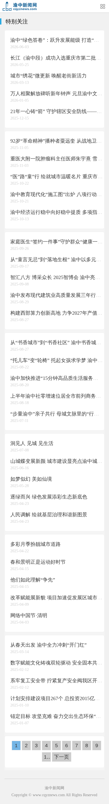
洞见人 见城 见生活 (31, 443)
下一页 (61, 757)
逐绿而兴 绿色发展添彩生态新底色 (48, 497)
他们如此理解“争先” (32, 580)
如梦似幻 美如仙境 (31, 479)
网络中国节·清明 (28, 615)
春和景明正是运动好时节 (38, 562)
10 (46, 757)
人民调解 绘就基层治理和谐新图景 (48, 514)
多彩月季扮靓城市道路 (35, 544)
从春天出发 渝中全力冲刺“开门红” (48, 645)
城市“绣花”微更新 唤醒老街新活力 (48, 76)
